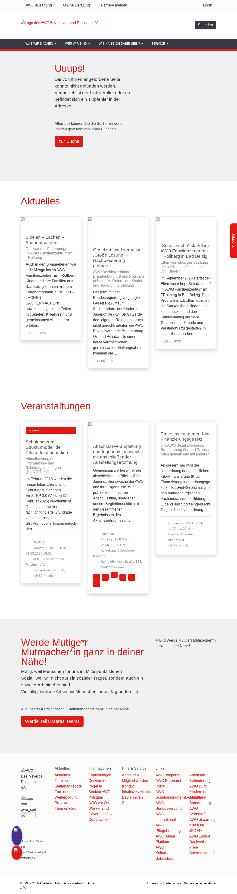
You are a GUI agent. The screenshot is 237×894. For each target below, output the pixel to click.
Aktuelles (62, 775)
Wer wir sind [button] (76, 43)
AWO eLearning (38, 5)
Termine (61, 781)
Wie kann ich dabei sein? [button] (120, 43)
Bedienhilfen (132, 797)
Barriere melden (113, 5)
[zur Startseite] (60, 23)
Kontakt (128, 786)
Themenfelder (66, 808)
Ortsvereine (97, 781)
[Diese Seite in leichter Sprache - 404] (17, 835)
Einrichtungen (99, 775)
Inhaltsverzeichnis (137, 792)
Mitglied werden (135, 781)
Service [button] (159, 43)
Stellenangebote (68, 786)
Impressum (154, 883)
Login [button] (208, 5)
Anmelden (130, 775)
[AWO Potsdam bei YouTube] (180, 26)
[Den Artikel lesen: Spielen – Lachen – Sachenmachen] (51, 223)
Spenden (205, 25)
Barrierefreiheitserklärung (200, 883)
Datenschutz (173, 883)
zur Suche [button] (69, 141)
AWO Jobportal (168, 775)
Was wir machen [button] (39, 43)
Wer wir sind (98, 808)
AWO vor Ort (98, 803)
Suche (127, 803)
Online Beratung (76, 5)
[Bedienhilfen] (17, 852)
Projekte (61, 803)
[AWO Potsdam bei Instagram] (189, 26)
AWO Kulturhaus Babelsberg (165, 852)
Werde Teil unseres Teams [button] (52, 721)
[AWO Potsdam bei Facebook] (171, 26)
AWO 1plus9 (199, 836)
